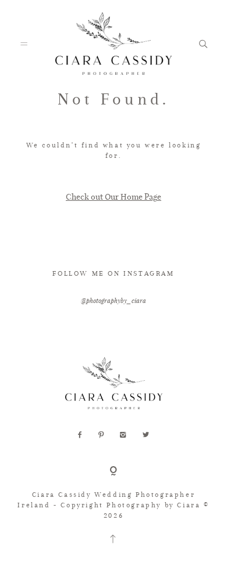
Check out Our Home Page (113, 196)
